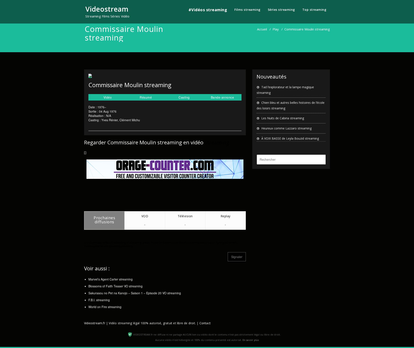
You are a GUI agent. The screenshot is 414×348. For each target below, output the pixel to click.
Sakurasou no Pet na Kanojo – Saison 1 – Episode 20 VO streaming (134, 293)
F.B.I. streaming (99, 300)
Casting (184, 97)
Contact (205, 323)
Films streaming (247, 10)
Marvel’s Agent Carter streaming (110, 279)
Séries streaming (281, 10)
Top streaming (314, 10)
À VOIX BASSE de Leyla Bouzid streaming (290, 138)
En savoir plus (251, 340)
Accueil (262, 29)
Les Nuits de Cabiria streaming (282, 118)
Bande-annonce (222, 97)
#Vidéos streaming (207, 9)
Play (276, 29)
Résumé (146, 97)
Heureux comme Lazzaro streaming (286, 128)
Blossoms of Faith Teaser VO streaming (115, 286)
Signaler (236, 257)
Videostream (106, 9)
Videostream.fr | (96, 323)
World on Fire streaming (104, 307)
